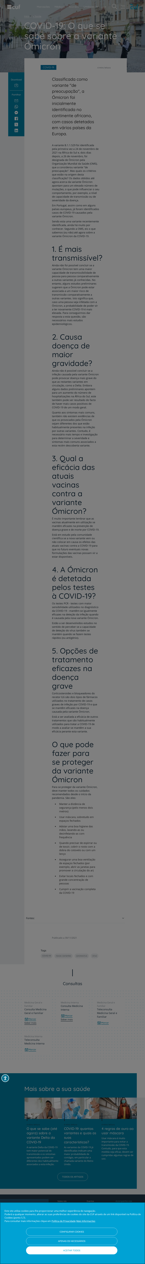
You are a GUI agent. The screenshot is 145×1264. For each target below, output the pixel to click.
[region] (72, 1233)
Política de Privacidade (64, 1221)
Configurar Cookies (72, 1231)
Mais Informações (85, 1221)
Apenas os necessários (71, 1241)
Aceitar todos (71, 1250)
